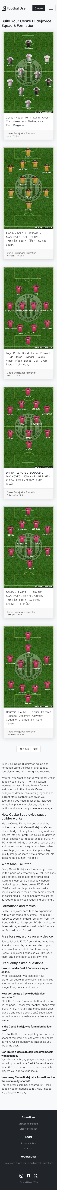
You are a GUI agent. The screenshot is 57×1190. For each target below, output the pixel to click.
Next (35, 748)
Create (39, 8)
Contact (28, 1148)
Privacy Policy (28, 1143)
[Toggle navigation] (51, 8)
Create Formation (28, 1128)
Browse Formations (28, 1123)
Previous (24, 748)
